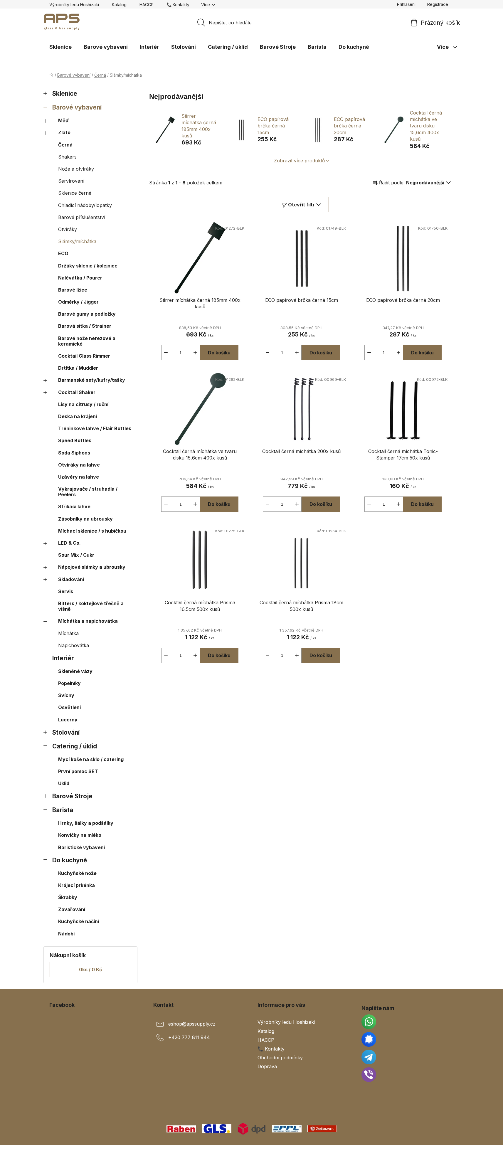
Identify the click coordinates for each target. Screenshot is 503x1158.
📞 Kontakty (177, 4)
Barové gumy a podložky (87, 314)
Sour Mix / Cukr (76, 555)
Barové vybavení (77, 107)
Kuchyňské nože (77, 873)
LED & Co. (69, 543)
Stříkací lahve (74, 506)
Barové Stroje (72, 796)
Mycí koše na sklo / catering (91, 759)
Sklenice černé (74, 193)
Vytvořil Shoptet (436, 1151)
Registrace (437, 4)
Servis (65, 591)
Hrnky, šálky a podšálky (85, 823)
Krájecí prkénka (76, 885)
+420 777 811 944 (189, 1038)
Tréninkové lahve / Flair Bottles (94, 428)
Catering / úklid (74, 746)
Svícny (66, 695)
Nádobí (66, 934)
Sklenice (64, 93)
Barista (62, 810)
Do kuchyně (69, 860)
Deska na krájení (77, 416)
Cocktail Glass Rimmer (84, 356)
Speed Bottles (74, 440)
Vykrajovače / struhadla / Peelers (87, 491)
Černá (65, 145)
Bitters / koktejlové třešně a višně (91, 606)
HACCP (146, 4)
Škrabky (67, 897)
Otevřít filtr (301, 205)
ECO (63, 253)
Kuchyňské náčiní (78, 921)
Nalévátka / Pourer (80, 278)
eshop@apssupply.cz (192, 1024)
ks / (90, 969)
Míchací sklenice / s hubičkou (92, 531)
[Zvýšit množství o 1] (195, 352)
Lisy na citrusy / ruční (83, 404)
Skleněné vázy (75, 671)
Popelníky (69, 683)
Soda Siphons (74, 453)
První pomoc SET (78, 771)
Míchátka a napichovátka (88, 621)
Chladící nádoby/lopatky (85, 205)
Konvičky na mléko (79, 835)
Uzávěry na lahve (78, 477)
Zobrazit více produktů (299, 161)
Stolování (66, 732)
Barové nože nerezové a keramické (86, 341)
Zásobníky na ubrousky (85, 519)
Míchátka (68, 633)
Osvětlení (69, 707)
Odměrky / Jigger (78, 302)
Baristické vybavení (81, 847)
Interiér (63, 658)
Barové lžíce (72, 290)
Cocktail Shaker (76, 392)
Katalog (119, 4)
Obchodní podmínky (280, 1058)
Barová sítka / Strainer (84, 326)
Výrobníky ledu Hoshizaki (74, 4)
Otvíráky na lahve (79, 465)
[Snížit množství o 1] (166, 352)
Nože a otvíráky (76, 169)
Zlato (64, 132)
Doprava (267, 1066)
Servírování (71, 181)
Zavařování (71, 909)
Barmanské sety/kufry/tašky (91, 380)
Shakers (67, 157)
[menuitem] (60, 47)
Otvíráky (67, 229)
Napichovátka (73, 645)
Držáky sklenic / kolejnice (87, 266)
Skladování (71, 579)
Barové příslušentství (81, 217)
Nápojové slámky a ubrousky (91, 567)
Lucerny (68, 720)
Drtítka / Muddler (78, 368)
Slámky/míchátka (77, 241)
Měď (63, 120)
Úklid (63, 783)
